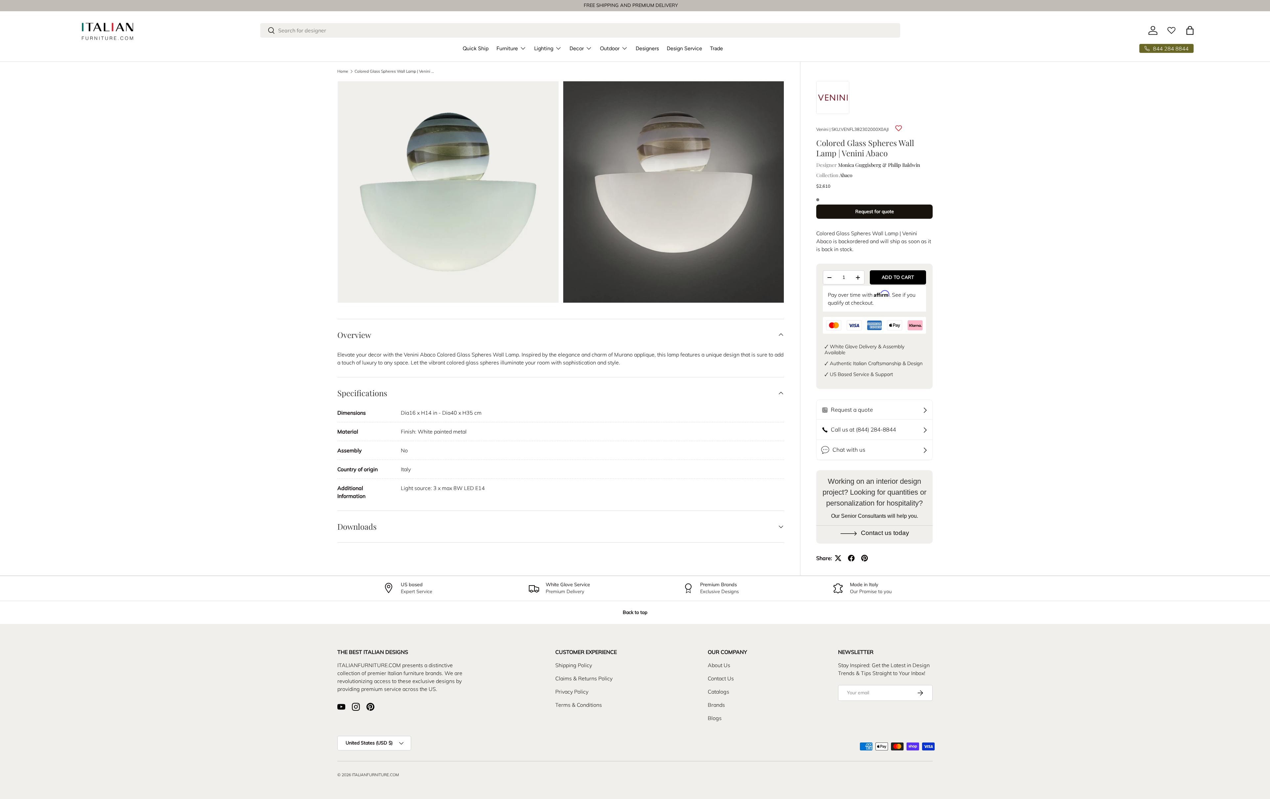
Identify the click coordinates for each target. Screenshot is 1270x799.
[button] (1190, 30)
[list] (562, 194)
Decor (577, 48)
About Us (719, 665)
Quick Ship (475, 48)
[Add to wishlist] (899, 128)
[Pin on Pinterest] (864, 558)
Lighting (543, 48)
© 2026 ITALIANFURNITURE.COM (368, 774)
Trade (716, 48)
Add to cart (898, 277)
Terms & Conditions (578, 705)
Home (342, 71)
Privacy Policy (571, 691)
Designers (647, 48)
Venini (822, 129)
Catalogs (718, 691)
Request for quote (874, 211)
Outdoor (609, 48)
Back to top (635, 612)
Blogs (715, 718)
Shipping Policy (573, 665)
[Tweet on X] (838, 558)
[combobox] (580, 30)
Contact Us (721, 678)
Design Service (684, 48)
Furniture (507, 48)
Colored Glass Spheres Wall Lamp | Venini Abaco (394, 71)
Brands (716, 705)
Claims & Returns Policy (584, 678)
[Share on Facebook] (851, 558)
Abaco (845, 175)
